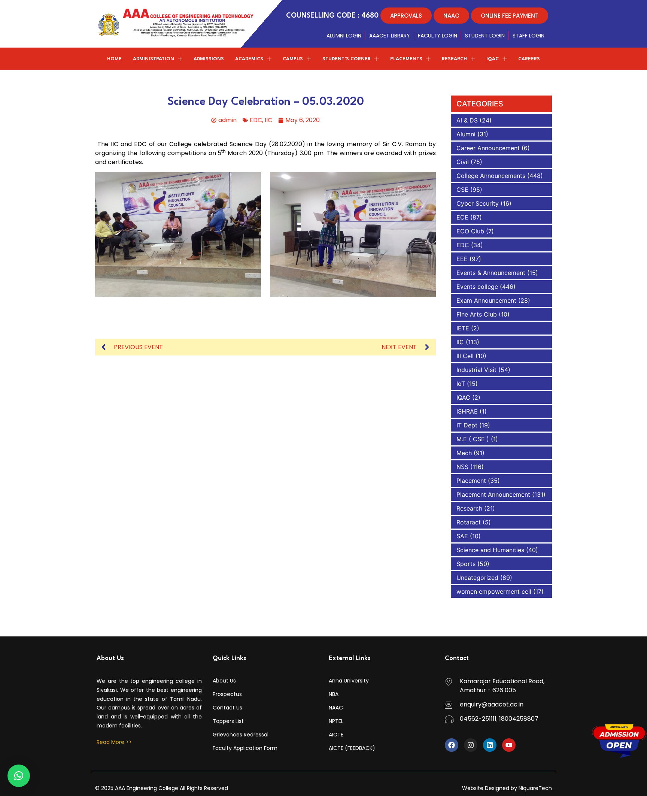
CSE (462, 189)
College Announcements (490, 175)
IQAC (463, 397)
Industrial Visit (476, 369)
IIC (268, 120)
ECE (462, 217)
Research (469, 508)
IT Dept (466, 425)
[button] (18, 776)
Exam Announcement (486, 300)
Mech (464, 453)
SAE (462, 536)
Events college (477, 286)
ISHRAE (467, 411)
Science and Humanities (490, 550)
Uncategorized (477, 577)
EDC (256, 120)
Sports (466, 564)
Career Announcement (488, 148)
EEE (462, 259)
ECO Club (470, 231)
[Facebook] (451, 745)
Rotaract (468, 522)
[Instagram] (470, 745)
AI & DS (467, 120)
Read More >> (114, 742)
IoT (460, 383)
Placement (471, 480)
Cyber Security (477, 203)
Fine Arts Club (476, 314)
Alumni (466, 134)
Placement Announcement (493, 494)
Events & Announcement (490, 272)
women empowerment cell (493, 591)
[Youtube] (509, 745)
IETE (462, 328)
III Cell (465, 356)
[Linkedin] (489, 745)
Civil (462, 162)
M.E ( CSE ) (472, 439)
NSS (462, 466)
